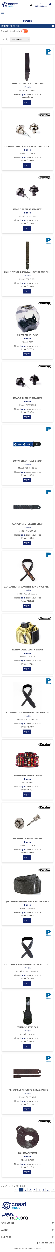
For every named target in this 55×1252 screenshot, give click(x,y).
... (48, 1189)
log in (22, 94)
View (27, 102)
